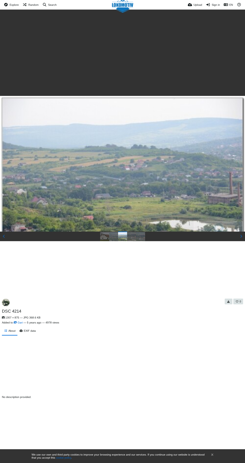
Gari (20, 322)
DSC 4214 (11, 311)
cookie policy (63, 457)
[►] (241, 236)
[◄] (4, 236)
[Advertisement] (122, 38)
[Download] (228, 301)
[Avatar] (6, 302)
